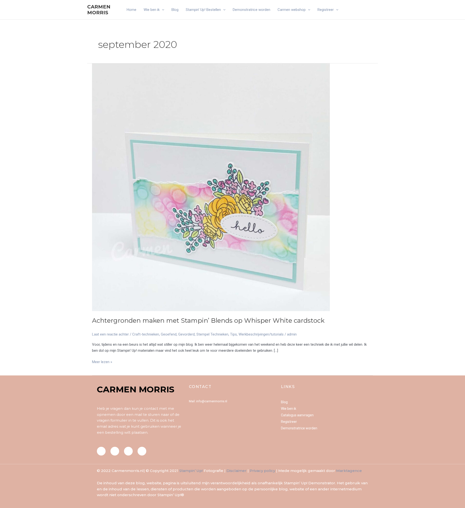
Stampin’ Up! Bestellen (203, 9)
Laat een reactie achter (110, 334)
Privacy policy (262, 470)
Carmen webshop (292, 9)
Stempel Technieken (212, 334)
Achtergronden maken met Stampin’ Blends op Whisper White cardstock (208, 320)
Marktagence (349, 470)
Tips (233, 334)
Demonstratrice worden (251, 9)
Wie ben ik (152, 9)
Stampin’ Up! (191, 470)
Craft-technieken (145, 334)
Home (131, 9)
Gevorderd (186, 334)
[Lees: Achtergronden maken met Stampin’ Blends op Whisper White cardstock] (211, 187)
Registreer (326, 9)
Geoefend (169, 334)
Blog (174, 9)
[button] (162, 9)
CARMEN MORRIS (98, 9)
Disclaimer (236, 470)
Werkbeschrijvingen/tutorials (261, 334)
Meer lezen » (102, 361)
